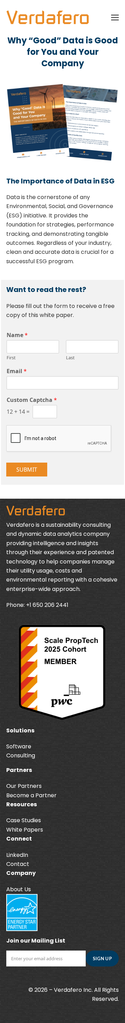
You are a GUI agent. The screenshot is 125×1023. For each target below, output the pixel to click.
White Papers (24, 830)
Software (18, 746)
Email (17, 371)
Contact (17, 864)
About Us (18, 889)
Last (70, 358)
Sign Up (102, 958)
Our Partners (24, 786)
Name (17, 335)
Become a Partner (31, 795)
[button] (115, 17)
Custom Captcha (32, 400)
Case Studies (23, 820)
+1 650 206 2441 (47, 605)
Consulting (20, 755)
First (11, 358)
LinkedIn (17, 855)
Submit (26, 469)
